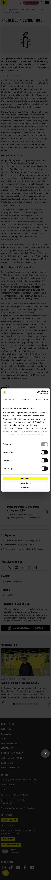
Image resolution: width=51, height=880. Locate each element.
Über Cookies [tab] (41, 399)
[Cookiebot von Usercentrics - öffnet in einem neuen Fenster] (36, 392)
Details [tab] (25, 399)
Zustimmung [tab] (9, 399)
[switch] (44, 452)
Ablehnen (25, 487)
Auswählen (25, 483)
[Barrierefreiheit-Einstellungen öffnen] (45, 753)
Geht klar (25, 478)
